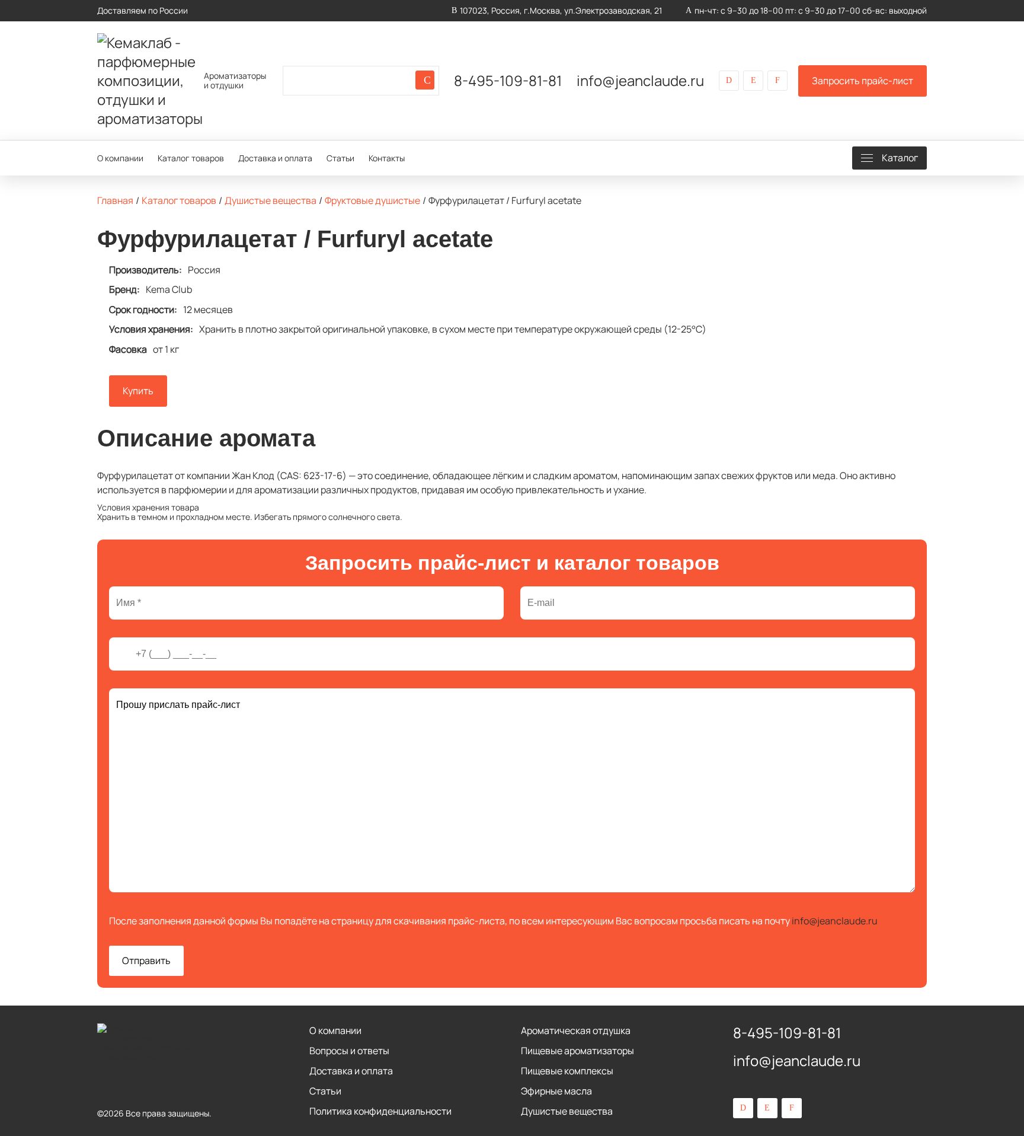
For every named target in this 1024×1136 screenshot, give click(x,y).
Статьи (340, 158)
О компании (120, 158)
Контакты (387, 158)
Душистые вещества (567, 1111)
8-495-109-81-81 (508, 80)
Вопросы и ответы (349, 1050)
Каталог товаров (191, 158)
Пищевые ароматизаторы (577, 1050)
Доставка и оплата (275, 158)
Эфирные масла (556, 1090)
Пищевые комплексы (567, 1070)
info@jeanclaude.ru (640, 80)
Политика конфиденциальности (380, 1111)
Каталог (900, 157)
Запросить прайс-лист (862, 80)
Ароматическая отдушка (576, 1030)
